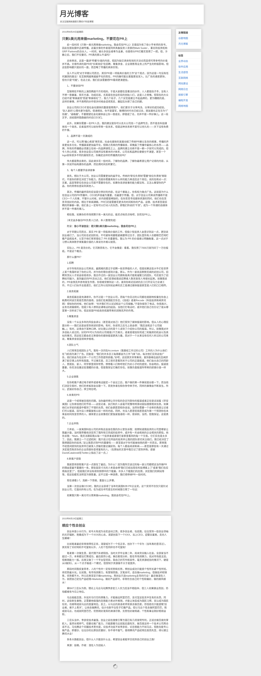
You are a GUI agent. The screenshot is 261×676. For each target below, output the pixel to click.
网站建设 (183, 83)
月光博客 (74, 14)
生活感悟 (183, 72)
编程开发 (183, 100)
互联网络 (183, 78)
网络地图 (183, 106)
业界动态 (183, 61)
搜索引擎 (183, 95)
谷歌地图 (183, 38)
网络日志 (183, 89)
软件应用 (183, 66)
